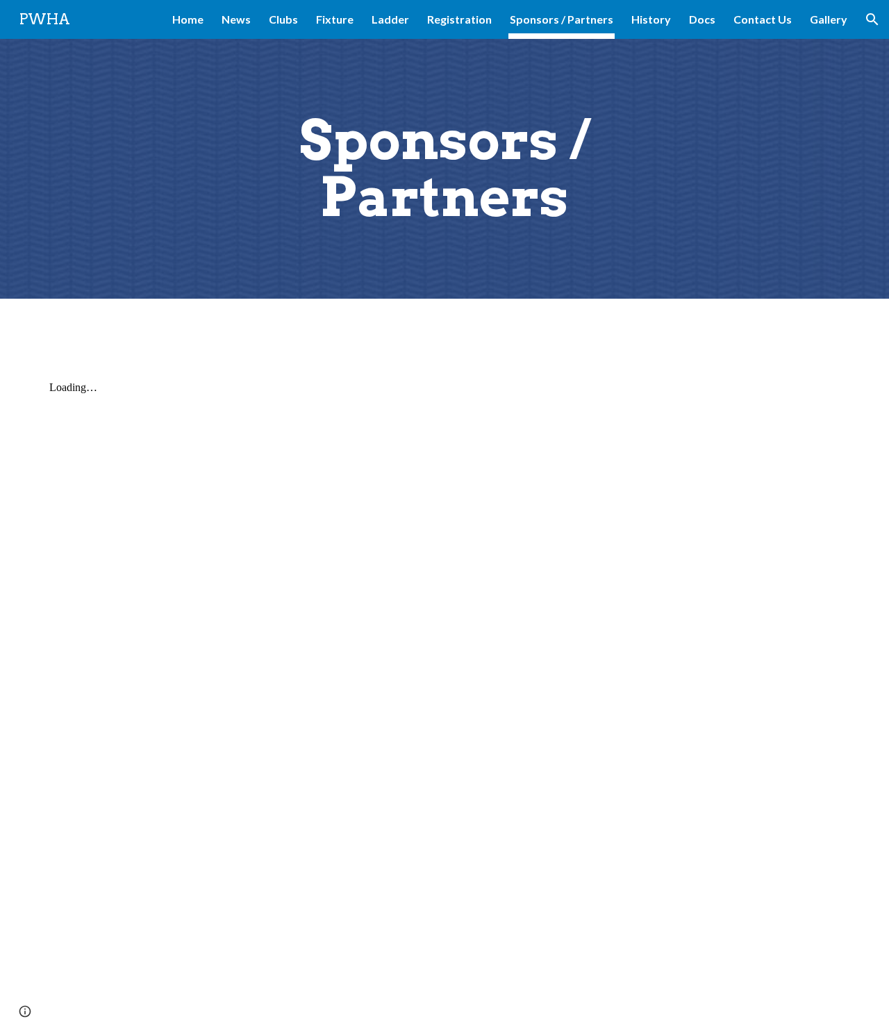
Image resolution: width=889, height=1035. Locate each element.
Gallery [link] (828, 19)
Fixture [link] (335, 19)
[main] (444, 168)
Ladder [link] (390, 19)
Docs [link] (702, 19)
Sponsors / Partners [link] (561, 19)
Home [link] (187, 19)
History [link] (651, 19)
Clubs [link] (283, 19)
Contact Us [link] (762, 19)
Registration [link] (459, 19)
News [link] (236, 19)
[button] (872, 19)
